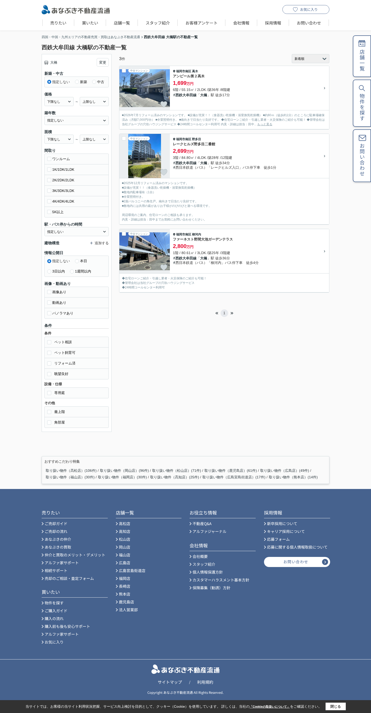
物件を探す (54, 602)
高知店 (124, 531)
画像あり (59, 292)
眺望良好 (61, 374)
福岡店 (124, 578)
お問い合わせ (309, 23)
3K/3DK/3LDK (63, 191)
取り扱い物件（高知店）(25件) (174, 477)
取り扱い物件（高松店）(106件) (71, 471)
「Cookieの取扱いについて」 (270, 706)
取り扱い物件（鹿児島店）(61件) (230, 471)
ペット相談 (63, 342)
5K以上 (58, 212)
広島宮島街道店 (132, 570)
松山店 (124, 539)
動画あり (59, 303)
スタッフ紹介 (158, 23)
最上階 (59, 412)
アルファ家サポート (62, 562)
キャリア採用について (286, 531)
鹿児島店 (126, 601)
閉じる (335, 706)
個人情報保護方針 (208, 572)
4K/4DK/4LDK (63, 201)
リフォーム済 (64, 363)
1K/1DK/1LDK (63, 169)
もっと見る (264, 124)
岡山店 (124, 547)
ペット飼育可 (64, 353)
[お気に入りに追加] (163, 104)
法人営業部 (128, 609)
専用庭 (59, 393)
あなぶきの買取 (58, 547)
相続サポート (56, 570)
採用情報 (273, 23)
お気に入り (309, 9)
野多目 (196, 139)
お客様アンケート (202, 23)
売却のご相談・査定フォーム (69, 578)
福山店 (124, 554)
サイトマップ (170, 682)
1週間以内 (83, 271)
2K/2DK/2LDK (63, 180)
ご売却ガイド (56, 523)
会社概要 (200, 556)
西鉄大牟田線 (186, 95)
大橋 (203, 95)
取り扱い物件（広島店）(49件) (284, 471)
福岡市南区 (183, 71)
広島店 (124, 562)
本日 (83, 261)
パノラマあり (62, 313)
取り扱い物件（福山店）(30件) (70, 477)
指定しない (61, 82)
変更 (102, 62)
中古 (100, 82)
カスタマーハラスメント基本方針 (221, 579)
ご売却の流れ (56, 531)
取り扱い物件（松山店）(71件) (176, 471)
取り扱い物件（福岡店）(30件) (122, 477)
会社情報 (241, 23)
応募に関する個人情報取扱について (297, 547)
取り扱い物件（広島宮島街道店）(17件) (234, 477)
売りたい (58, 23)
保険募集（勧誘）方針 (211, 587)
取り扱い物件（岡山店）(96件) (124, 471)
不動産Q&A (202, 523)
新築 (83, 82)
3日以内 (58, 271)
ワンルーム (61, 159)
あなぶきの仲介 (58, 539)
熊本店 (124, 594)
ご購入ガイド (56, 610)
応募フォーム (278, 539)
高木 (195, 71)
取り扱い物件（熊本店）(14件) (293, 477)
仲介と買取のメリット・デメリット (75, 554)
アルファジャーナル (209, 531)
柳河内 (196, 234)
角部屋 (59, 422)
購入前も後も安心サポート (67, 626)
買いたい (90, 23)
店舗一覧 (122, 23)
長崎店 (124, 586)
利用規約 (205, 682)
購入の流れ (54, 618)
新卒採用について (282, 523)
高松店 (124, 523)
